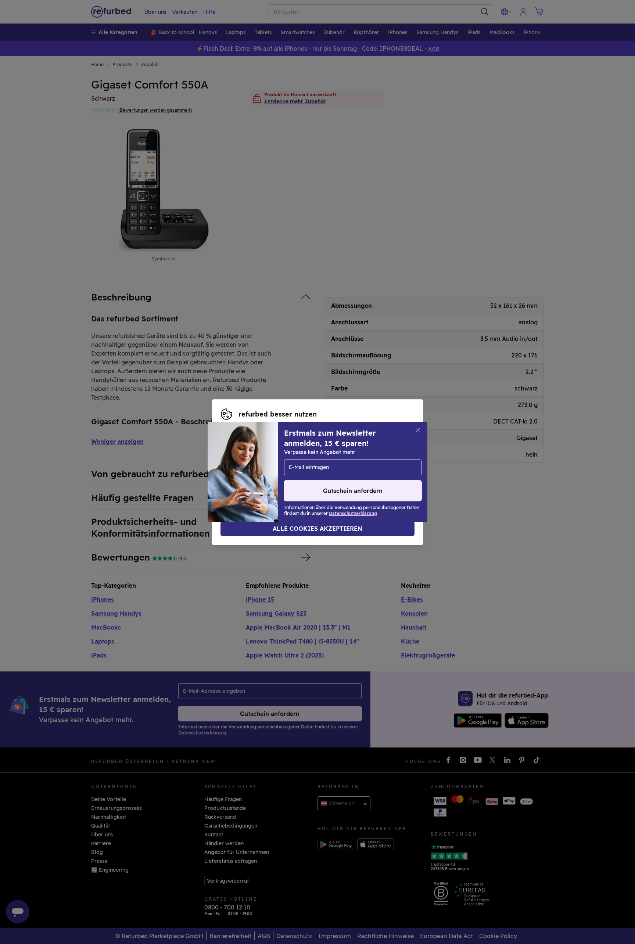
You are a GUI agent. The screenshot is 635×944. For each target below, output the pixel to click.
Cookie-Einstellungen (248, 468)
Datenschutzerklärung (249, 476)
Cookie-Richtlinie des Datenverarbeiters (352, 476)
